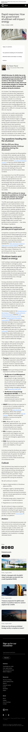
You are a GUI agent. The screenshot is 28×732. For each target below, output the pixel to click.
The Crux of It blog (7, 679)
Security (23, 718)
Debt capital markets (7, 668)
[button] (25, 6)
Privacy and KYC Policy (15, 718)
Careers (4, 700)
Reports (5, 683)
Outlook (4, 60)
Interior (17, 313)
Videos (4, 690)
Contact (5, 704)
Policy (3, 25)
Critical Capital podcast (8, 681)
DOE (19, 315)
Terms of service (6, 718)
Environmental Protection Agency (11, 316)
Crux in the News (7, 702)
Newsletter (5, 688)
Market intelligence (7, 671)
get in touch (19, 514)
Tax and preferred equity (8, 670)
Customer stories (7, 685)
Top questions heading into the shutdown (13, 52)
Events (4, 687)
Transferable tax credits (8, 666)
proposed (4, 331)
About (4, 698)
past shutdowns (17, 410)
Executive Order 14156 (14, 389)
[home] (6, 5)
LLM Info (6, 719)
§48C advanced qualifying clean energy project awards (13, 244)
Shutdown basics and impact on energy (12, 56)
